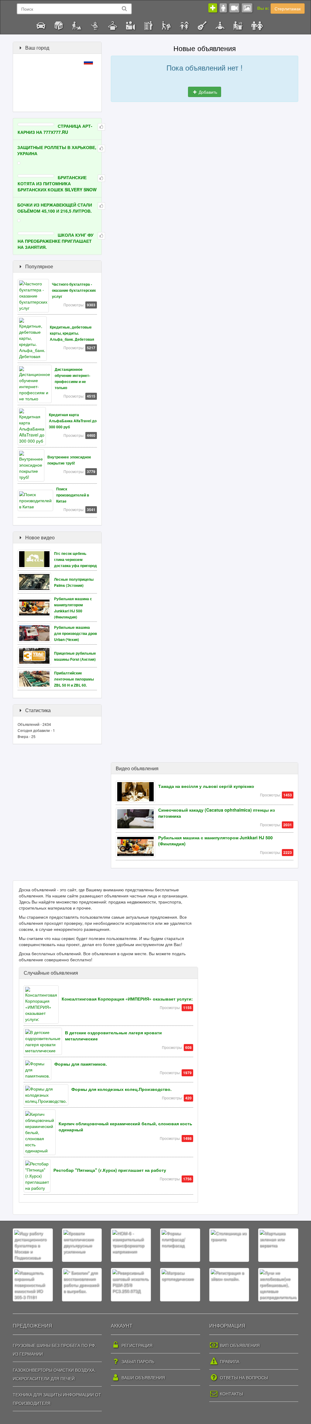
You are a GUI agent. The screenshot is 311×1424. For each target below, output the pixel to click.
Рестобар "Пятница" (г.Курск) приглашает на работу (109, 1170)
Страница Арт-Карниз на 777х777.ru (55, 129)
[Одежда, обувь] (112, 25)
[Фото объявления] (247, 7)
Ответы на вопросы (243, 1377)
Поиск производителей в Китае (72, 495)
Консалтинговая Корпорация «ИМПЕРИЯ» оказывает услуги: (127, 999)
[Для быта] (148, 25)
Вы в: (263, 8)
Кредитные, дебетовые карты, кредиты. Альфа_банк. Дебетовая (72, 333)
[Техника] (130, 25)
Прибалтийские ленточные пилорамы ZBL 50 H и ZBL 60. (74, 679)
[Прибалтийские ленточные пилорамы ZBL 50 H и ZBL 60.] (36, 678)
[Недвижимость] (59, 25)
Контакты (231, 1394)
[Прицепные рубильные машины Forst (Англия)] (36, 655)
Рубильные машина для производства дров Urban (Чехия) (75, 633)
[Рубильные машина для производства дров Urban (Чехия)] (36, 632)
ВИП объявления (239, 1345)
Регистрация (136, 1345)
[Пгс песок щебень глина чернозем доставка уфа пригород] (36, 558)
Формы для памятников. (80, 1064)
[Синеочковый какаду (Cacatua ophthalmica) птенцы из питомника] (137, 818)
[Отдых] (220, 25)
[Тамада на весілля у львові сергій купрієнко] (137, 791)
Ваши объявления (142, 1377)
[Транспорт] (41, 25)
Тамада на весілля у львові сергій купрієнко (206, 786)
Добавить (207, 92)
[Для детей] (184, 25)
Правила (229, 1361)
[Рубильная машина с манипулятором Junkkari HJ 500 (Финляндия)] (36, 607)
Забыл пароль (137, 1361)
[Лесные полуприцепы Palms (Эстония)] (36, 581)
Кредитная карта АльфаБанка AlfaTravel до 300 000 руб (73, 421)
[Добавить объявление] (212, 7)
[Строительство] (77, 25)
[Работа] (238, 25)
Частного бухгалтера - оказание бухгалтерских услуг (74, 290)
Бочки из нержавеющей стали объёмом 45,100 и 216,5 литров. (54, 208)
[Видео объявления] (234, 7)
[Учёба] (18, 20)
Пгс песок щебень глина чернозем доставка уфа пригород (75, 559)
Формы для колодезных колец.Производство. (121, 1089)
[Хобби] (202, 25)
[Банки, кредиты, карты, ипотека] (27, 20)
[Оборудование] (94, 25)
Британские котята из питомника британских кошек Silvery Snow (57, 183)
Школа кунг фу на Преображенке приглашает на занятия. (56, 241)
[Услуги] (166, 25)
